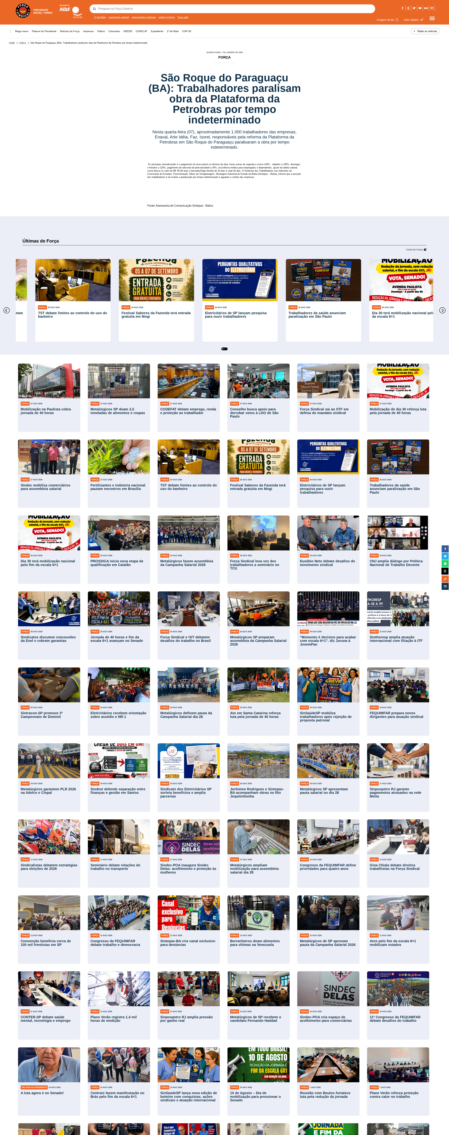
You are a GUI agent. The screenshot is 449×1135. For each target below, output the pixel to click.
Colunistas (114, 31)
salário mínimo (167, 17)
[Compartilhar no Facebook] (445, 548)
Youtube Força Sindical (420, 8)
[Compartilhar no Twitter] (445, 556)
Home (12, 43)
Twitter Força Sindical (414, 8)
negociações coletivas (144, 17)
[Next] (442, 310)
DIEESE (127, 31)
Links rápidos (411, 19)
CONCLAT (141, 31)
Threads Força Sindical (408, 8)
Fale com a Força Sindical (432, 8)
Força (22, 43)
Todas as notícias (425, 31)
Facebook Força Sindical (403, 8)
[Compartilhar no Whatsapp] (445, 563)
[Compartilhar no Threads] (444, 571)
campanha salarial (119, 17)
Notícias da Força (70, 31)
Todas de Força (414, 250)
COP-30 (186, 31)
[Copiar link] (445, 578)
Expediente (157, 31)
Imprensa (88, 31)
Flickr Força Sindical (426, 8)
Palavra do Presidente (44, 31)
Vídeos (101, 31)
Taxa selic (183, 17)
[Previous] (7, 310)
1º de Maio (100, 17)
